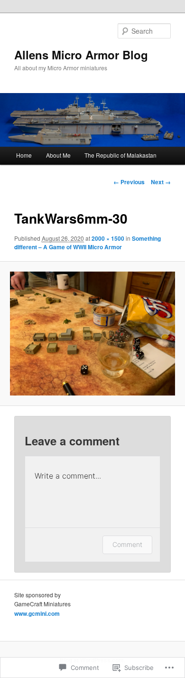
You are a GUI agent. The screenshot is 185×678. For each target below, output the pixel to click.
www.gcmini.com (37, 613)
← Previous (129, 182)
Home (24, 155)
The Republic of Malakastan (120, 155)
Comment (127, 544)
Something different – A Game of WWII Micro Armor (87, 242)
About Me (58, 155)
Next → (161, 182)
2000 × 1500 (108, 238)
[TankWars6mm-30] (92, 334)
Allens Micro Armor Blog (81, 55)
